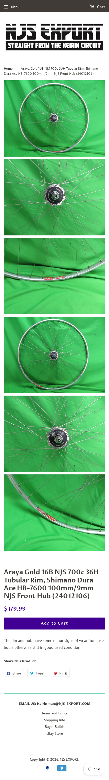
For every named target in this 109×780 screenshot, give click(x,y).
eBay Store (54, 733)
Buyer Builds (54, 726)
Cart (100, 7)
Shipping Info (54, 720)
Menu (15, 7)
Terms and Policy (55, 713)
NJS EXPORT (69, 759)
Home (8, 69)
